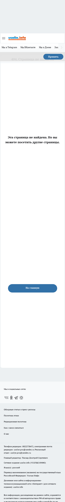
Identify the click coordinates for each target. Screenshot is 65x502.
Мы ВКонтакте (28, 47)
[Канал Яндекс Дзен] (21, 397)
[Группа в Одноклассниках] (11, 397)
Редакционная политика (15, 421)
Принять (53, 56)
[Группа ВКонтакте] (6, 397)
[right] (61, 47)
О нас (6, 434)
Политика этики (11, 415)
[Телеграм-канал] (16, 397)
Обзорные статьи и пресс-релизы (19, 409)
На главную (32, 287)
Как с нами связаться (14, 428)
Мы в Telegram (9, 47)
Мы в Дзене (45, 47)
